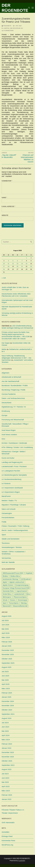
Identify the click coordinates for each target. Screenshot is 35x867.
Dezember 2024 (8, 701)
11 (8, 263)
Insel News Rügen (9, 430)
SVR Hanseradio (8, 822)
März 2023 (6, 791)
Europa (4, 415)
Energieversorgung (21, 585)
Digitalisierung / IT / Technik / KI (14, 407)
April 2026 (5, 633)
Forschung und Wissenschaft (13, 420)
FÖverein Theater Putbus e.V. (13, 810)
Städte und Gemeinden (10, 539)
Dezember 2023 (8, 752)
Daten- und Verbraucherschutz (13, 398)
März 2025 (6, 688)
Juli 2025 (5, 671)
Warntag (24, 603)
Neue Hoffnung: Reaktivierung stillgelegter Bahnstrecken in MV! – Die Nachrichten (16, 358)
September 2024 (8, 714)
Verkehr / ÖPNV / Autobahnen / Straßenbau (13, 553)
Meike (4, 349)
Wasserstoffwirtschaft (20, 606)
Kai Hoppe (6, 343)
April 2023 (5, 786)
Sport (4, 535)
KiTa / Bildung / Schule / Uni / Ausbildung (17, 447)
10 (4, 263)
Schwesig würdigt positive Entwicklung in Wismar (17, 314)
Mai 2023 (5, 782)
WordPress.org (7, 845)
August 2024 (6, 718)
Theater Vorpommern (10, 813)
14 (22, 263)
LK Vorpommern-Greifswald (12, 488)
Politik (4, 522)
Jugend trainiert (21, 591)
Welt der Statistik (8, 562)
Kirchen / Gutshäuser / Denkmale (14, 443)
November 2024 (8, 705)
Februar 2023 (7, 795)
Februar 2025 (7, 693)
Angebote (29, 573)
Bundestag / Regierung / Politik (13, 390)
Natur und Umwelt (8, 509)
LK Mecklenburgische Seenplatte (14, 475)
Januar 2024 (6, 748)
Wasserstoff (7, 606)
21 (22, 266)
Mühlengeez (7, 597)
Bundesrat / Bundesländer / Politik (15, 385)
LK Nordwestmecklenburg (11, 479)
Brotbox (5, 576)
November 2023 (8, 757)
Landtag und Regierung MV (13, 28)
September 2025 (8, 663)
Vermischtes (6, 558)
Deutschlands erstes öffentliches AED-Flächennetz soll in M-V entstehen (16, 295)
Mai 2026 (5, 629)
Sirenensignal (22, 600)
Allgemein (5, 373)
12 (13, 263)
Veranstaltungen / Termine (12, 547)
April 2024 (5, 735)
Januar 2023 (6, 799)
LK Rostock (6, 483)
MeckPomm (6, 496)
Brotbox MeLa (15, 576)
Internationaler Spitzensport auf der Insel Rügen (17, 301)
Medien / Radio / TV (9, 501)
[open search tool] (29, 8)
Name (4, 197)
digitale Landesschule (16, 582)
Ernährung (6, 411)
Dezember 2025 (8, 650)
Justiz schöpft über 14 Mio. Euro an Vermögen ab (15, 288)
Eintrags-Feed (7, 836)
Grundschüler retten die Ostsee (14, 339)
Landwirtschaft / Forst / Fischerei (14, 466)
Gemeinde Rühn (8, 591)
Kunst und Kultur (8, 458)
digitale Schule (8, 585)
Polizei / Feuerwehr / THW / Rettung (15, 526)
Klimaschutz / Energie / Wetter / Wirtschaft (14, 453)
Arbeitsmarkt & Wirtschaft (11, 377)
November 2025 (8, 654)
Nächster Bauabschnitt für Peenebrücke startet (17, 308)
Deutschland (6, 403)
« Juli (4, 278)
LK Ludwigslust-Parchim (11, 471)
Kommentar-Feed (8, 841)
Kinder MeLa (7, 594)
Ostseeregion (7, 513)
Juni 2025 (5, 676)
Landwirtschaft (19, 594)
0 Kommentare (8, 30)
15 (26, 263)
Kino (3, 439)
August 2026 (6, 616)
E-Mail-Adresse (8, 206)
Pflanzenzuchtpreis (20, 597)
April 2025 (5, 684)
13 (17, 263)
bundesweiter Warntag (10, 579)
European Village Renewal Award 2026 (16, 588)
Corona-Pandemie (9, 394)
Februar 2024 (7, 744)
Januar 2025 (6, 697)
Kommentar (7, 181)
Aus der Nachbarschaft (10, 381)
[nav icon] (33, 8)
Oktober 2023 (7, 761)
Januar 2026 (6, 646)
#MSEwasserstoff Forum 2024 (13, 573)
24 (4, 269)
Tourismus (6, 543)
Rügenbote (7, 26)
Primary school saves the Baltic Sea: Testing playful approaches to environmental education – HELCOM (16, 334)
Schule (5, 600)
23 (31, 266)
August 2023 (6, 769)
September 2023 (8, 765)
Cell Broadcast (25, 579)
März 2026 (6, 637)
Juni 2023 (5, 778)
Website (5, 215)
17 (4, 266)
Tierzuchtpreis (13, 603)
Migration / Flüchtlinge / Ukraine (14, 505)
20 (17, 266)
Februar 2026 (7, 642)
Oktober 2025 (7, 659)
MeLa (28, 594)
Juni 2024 (5, 727)
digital (5, 582)
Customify (21, 860)
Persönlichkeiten (8, 518)
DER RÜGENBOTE (15, 8)
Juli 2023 (5, 774)
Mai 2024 (5, 731)
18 (8, 266)
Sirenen (12, 600)
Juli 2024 (5, 723)
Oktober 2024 (7, 710)
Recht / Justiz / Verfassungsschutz (15, 530)
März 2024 (6, 740)
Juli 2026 (5, 620)
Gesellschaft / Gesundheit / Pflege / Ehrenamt (15, 425)
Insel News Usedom (9, 435)
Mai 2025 (5, 680)
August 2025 (6, 667)
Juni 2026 (5, 625)
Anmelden (5, 832)
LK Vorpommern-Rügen (11, 492)
